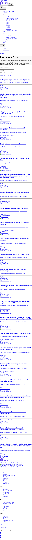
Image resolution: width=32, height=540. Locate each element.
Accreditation (6, 483)
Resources (2, 53)
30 (3, 457)
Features (5, 14)
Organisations (9, 39)
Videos (7, 23)
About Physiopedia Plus (8, 503)
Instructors (5, 504)
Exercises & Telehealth (11, 19)
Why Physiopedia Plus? (8, 11)
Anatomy (8, 22)
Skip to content (3, 0)
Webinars (5, 482)
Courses (5, 12)
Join (4, 31)
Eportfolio (8, 29)
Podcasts (8, 25)
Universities (6, 492)
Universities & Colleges (11, 38)
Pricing (4, 495)
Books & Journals (10, 21)
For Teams (5, 33)
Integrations (5, 517)
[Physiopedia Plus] (4, 4)
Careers (5, 507)
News (4, 41)
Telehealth (5, 480)
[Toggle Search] (10, 4)
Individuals (5, 489)
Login (4, 48)
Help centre (5, 516)
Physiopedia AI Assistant (12, 18)
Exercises (5, 479)
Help (4, 42)
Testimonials (6, 506)
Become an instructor (8, 520)
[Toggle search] (2, 45)
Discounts (5, 496)
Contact (5, 519)
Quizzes (8, 27)
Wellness (8, 26)
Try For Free (6, 50)
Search (4, 8)
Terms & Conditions (8, 509)
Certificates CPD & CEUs (12, 30)
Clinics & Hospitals (10, 37)
